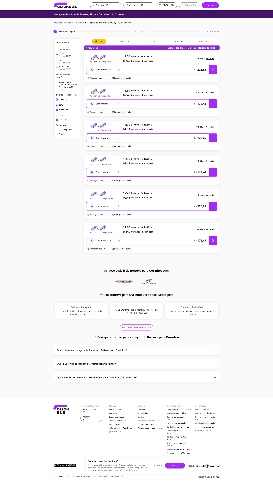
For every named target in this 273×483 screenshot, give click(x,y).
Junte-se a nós (115, 432)
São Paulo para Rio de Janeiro (179, 409)
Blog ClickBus (114, 424)
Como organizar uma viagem (150, 428)
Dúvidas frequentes (203, 409)
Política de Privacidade (81, 476)
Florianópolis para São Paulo (178, 453)
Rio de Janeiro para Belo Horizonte (176, 438)
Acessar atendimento (88, 418)
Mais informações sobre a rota (136, 327)
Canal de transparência (204, 427)
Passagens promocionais (148, 420)
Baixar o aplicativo (116, 417)
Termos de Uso (116, 476)
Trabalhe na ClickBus (117, 420)
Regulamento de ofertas (205, 413)
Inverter (121, 14)
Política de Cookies (100, 476)
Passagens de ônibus (63, 22)
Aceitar (175, 465)
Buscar (210, 5)
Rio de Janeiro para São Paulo (179, 427)
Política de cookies (95, 470)
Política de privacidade (128, 470)
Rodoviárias (143, 413)
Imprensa (113, 413)
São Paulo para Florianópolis (178, 449)
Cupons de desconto (146, 424)
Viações (141, 417)
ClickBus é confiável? (203, 430)
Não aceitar (156, 465)
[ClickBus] (65, 5)
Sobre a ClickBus (116, 409)
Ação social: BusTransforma (120, 428)
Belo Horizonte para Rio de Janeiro (178, 444)
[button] (210, 59)
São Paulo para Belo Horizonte (175, 431)
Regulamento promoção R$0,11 (205, 418)
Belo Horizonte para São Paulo (177, 418)
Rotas (79, 22)
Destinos (141, 409)
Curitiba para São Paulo (176, 423)
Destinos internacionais (205, 423)
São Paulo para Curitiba (176, 413)
